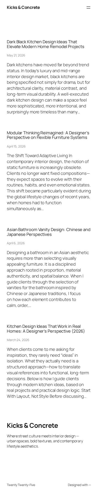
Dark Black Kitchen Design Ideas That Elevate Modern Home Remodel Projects (45, 44)
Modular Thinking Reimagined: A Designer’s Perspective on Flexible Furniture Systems (48, 135)
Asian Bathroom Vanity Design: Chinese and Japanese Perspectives (48, 232)
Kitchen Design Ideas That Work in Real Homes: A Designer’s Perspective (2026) (46, 328)
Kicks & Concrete (23, 7)
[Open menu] (88, 7)
